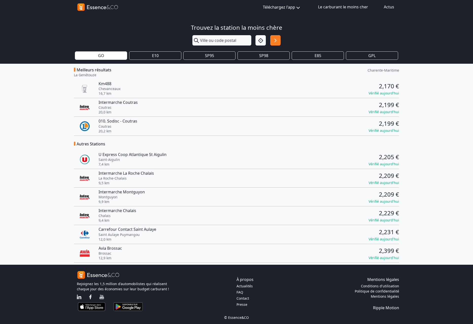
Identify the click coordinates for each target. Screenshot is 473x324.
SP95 (209, 55)
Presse (241, 304)
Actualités (244, 286)
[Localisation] (260, 40)
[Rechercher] (275, 40)
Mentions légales (385, 296)
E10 (155, 55)
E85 (318, 55)
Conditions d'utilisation (380, 286)
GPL (372, 55)
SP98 (263, 55)
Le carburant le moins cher (343, 7)
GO (101, 55)
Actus (389, 7)
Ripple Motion (386, 307)
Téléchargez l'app (279, 7)
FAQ (239, 292)
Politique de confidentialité (377, 291)
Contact (242, 298)
